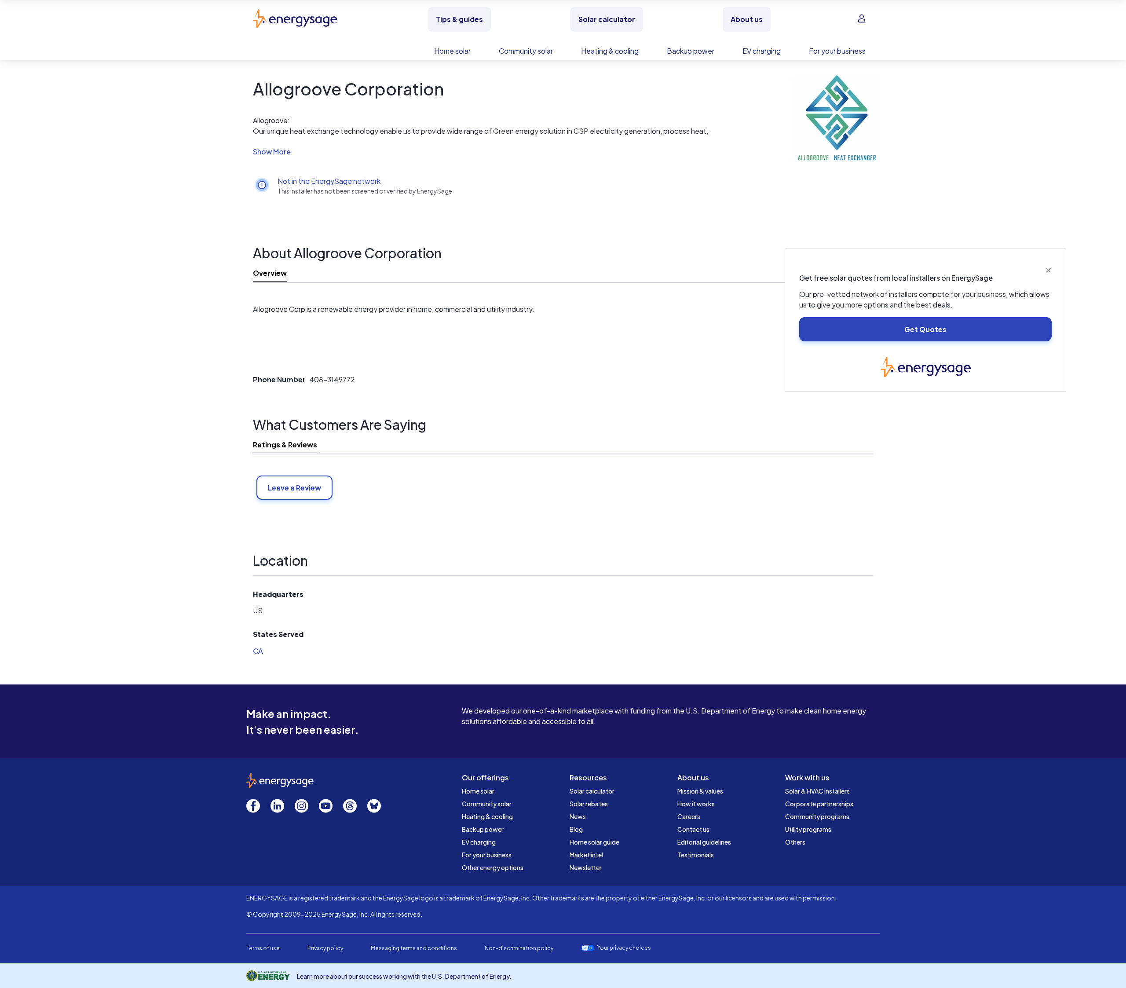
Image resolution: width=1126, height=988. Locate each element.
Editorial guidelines (704, 842)
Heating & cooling (487, 816)
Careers (688, 816)
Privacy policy (325, 948)
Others (795, 842)
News (578, 816)
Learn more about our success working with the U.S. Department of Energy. (404, 976)
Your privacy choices (624, 948)
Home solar (478, 791)
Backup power (483, 829)
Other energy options (492, 867)
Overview (270, 273)
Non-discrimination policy (519, 948)
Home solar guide (594, 842)
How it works (696, 804)
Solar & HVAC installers (817, 791)
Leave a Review (294, 487)
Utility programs (808, 829)
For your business (487, 855)
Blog (576, 829)
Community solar (487, 804)
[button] (484, 151)
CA (258, 650)
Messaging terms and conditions (414, 948)
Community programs (817, 816)
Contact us (693, 829)
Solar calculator (592, 791)
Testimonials (695, 855)
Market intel (586, 855)
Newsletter (586, 867)
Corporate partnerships (819, 804)
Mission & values (700, 791)
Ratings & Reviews (285, 444)
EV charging (479, 842)
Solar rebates (589, 804)
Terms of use (263, 948)
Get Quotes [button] (925, 329)
